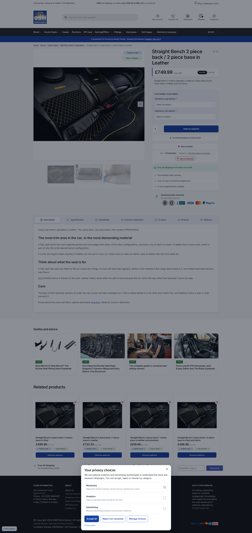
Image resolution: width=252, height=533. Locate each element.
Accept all (92, 518)
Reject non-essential (113, 518)
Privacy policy (90, 525)
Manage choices (137, 518)
